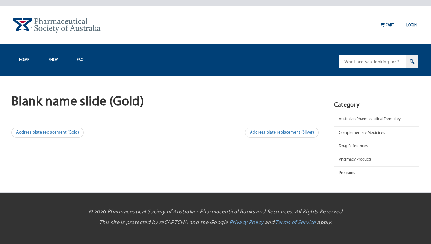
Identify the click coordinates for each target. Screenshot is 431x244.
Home (24, 60)
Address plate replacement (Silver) (282, 132)
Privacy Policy (246, 223)
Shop (53, 60)
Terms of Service (295, 223)
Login (411, 25)
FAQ (80, 60)
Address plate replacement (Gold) (47, 132)
